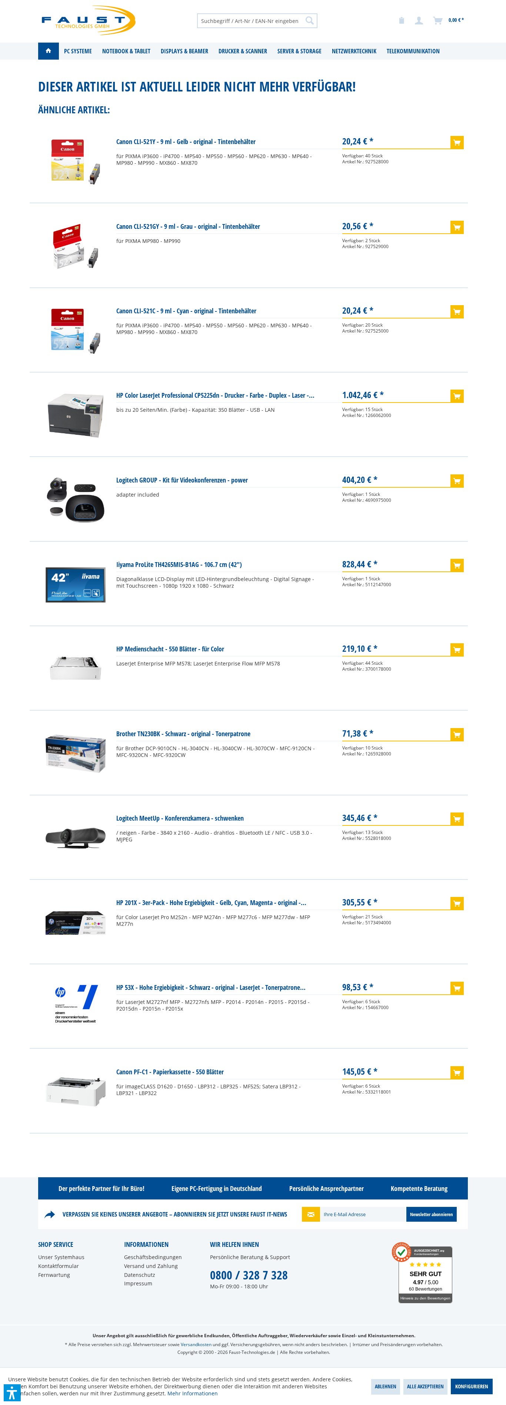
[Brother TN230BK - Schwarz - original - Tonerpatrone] (75, 754)
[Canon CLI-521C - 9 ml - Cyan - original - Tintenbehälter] (75, 331)
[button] (12, 1392)
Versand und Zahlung (151, 1265)
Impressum (138, 1283)
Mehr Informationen (192, 1393)
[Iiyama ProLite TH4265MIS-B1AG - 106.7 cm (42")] (75, 585)
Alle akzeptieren (425, 1386)
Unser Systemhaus (61, 1257)
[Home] (48, 51)
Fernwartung (54, 1274)
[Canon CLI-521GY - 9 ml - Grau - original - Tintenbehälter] (75, 247)
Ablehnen (385, 1386)
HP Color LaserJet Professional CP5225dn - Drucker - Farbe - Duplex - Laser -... (215, 395)
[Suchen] (309, 20)
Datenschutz (139, 1274)
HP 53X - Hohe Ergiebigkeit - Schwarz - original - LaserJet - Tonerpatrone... (211, 987)
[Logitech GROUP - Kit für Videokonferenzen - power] (75, 500)
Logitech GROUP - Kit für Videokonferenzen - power (182, 479)
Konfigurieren (471, 1386)
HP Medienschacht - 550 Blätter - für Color (170, 648)
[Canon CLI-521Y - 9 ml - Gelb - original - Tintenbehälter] (75, 162)
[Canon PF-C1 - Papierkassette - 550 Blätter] (75, 1092)
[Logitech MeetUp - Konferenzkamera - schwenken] (75, 838)
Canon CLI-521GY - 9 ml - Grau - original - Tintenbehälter (188, 226)
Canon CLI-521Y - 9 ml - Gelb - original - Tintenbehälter (186, 141)
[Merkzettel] (402, 20)
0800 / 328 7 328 (249, 1275)
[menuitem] (257, 20)
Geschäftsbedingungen (153, 1257)
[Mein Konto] (419, 20)
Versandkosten (196, 1344)
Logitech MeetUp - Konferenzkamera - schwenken (180, 818)
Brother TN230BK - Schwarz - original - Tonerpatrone (183, 733)
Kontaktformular (58, 1265)
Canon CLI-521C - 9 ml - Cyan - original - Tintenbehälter (186, 310)
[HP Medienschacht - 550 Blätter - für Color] (75, 669)
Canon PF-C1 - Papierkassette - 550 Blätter (170, 1071)
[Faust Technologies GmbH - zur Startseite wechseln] (89, 20)
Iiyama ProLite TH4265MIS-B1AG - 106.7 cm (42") (179, 564)
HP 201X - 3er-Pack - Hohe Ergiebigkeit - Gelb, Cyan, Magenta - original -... (211, 902)
